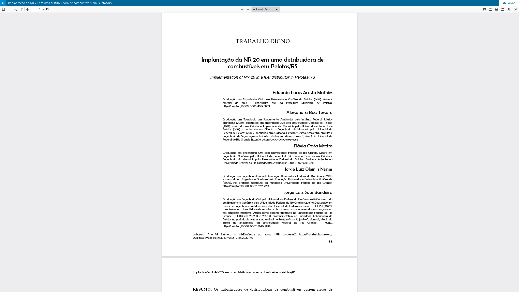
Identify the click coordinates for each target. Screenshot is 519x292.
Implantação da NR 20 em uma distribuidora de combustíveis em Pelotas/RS (60, 3)
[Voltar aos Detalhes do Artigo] (3, 3)
